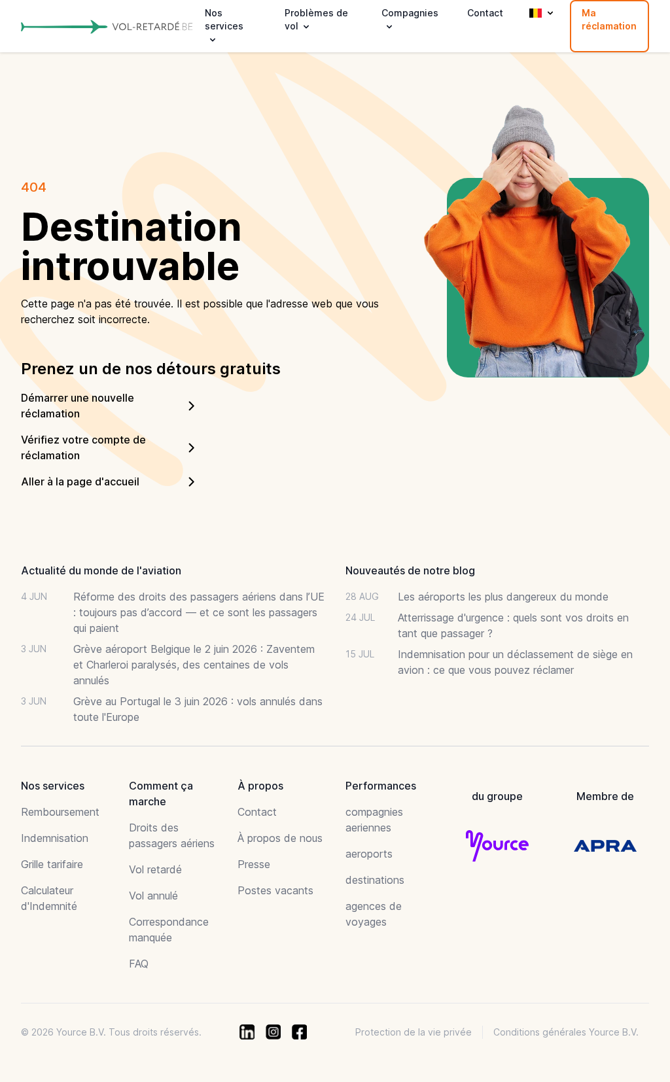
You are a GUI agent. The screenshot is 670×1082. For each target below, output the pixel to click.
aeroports (369, 853)
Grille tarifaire (52, 864)
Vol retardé (155, 869)
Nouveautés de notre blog (410, 570)
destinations (374, 879)
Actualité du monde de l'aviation (101, 570)
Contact (485, 12)
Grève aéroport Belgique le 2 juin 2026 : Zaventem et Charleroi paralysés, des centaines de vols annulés (194, 664)
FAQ (139, 963)
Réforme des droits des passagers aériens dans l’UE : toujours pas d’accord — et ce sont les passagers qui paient (199, 612)
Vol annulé (153, 895)
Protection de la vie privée (413, 1032)
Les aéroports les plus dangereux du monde (503, 596)
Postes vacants (275, 890)
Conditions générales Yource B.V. (566, 1032)
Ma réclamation (609, 19)
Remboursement (60, 811)
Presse (254, 864)
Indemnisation (54, 838)
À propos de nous (280, 838)
